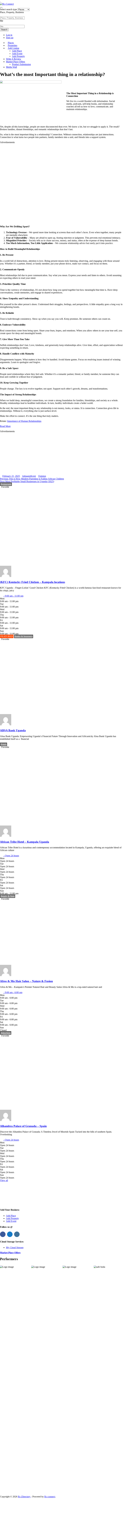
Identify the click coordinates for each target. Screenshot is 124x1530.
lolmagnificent (29, 476)
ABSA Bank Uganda (13, 730)
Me (1, 21)
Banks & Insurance (24, 636)
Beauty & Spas (7, 896)
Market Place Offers (10, 1252)
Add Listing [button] (13, 48)
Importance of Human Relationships (24, 421)
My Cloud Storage (15, 1247)
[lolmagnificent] (5, 576)
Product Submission (21, 64)
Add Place (17, 51)
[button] (11, 596)
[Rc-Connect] (7, 4)
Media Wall (11, 67)
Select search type (8, 9)
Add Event (17, 53)
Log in (9, 35)
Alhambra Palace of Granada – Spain (23, 1126)
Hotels (3, 744)
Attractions (5, 1033)
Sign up (9, 37)
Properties (12, 45)
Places (11, 42)
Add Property (18, 56)
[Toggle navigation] (1, 7)
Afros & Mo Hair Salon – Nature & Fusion (26, 981)
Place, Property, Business (12, 12)
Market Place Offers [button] (15, 61)
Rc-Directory (24, 1496)
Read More (5, 426)
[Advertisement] (61, 183)
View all (4, 1180)
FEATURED (6, 636)
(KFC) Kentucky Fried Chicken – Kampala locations (32, 582)
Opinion (42, 476)
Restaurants (5, 484)
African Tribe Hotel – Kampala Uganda (24, 841)
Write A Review (13, 59)
